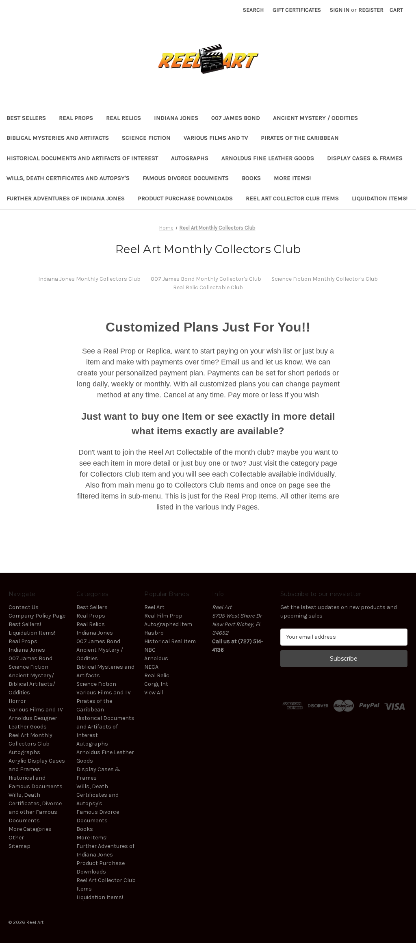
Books (251, 178)
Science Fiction (146, 137)
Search (253, 10)
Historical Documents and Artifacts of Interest (82, 158)
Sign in (339, 10)
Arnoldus (156, 658)
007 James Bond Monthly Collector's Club (206, 278)
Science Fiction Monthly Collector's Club (324, 278)
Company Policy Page (37, 615)
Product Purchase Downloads (185, 198)
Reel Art (154, 607)
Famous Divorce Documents (186, 178)
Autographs (189, 158)
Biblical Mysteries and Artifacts (57, 137)
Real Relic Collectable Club (208, 287)
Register (371, 10)
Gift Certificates (297, 10)
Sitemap (19, 846)
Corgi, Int (156, 684)
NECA (151, 666)
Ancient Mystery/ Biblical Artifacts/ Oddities (32, 684)
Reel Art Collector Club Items (292, 198)
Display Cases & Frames (365, 158)
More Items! (292, 178)
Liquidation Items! (379, 198)
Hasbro (154, 632)
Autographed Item (168, 624)
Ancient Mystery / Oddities (315, 117)
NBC (150, 649)
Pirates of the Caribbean (300, 137)
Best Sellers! (25, 624)
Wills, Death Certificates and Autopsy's (68, 178)
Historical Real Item (170, 641)
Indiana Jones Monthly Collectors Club (89, 278)
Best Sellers (26, 117)
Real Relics (123, 117)
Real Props (76, 117)
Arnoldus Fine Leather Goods (267, 158)
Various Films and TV (216, 137)
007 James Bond (235, 117)
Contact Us (24, 607)
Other (16, 837)
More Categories (30, 829)
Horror (17, 701)
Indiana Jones (176, 117)
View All (153, 692)
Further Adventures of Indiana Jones (65, 198)
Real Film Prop (163, 615)
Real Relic (156, 675)
